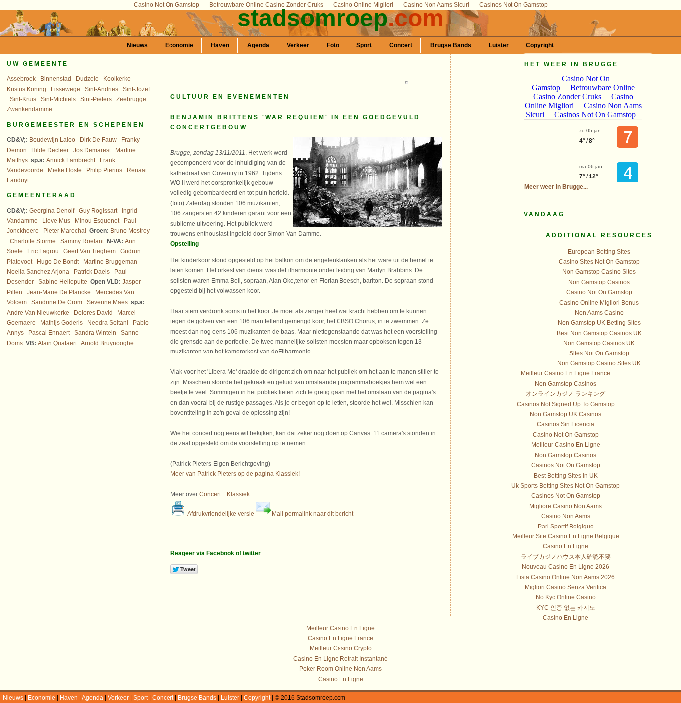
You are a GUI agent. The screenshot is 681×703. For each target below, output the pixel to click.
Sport (364, 45)
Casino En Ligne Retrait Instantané (340, 658)
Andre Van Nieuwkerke (38, 312)
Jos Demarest (92, 150)
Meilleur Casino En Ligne (565, 444)
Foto (333, 45)
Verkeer (298, 45)
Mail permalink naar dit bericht (312, 513)
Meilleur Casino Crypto (341, 648)
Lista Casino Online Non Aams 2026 (565, 577)
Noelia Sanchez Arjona (38, 271)
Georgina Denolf (51, 210)
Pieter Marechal (64, 230)
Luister (499, 45)
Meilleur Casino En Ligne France (565, 373)
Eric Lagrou (43, 251)
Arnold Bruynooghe (107, 343)
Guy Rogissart (98, 210)
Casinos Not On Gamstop (565, 465)
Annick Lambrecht (70, 160)
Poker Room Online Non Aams (340, 668)
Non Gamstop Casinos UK (599, 343)
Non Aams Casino (599, 312)
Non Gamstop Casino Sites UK (599, 363)
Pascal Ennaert (49, 332)
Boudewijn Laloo (52, 139)
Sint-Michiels (58, 99)
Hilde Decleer (50, 150)
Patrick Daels (92, 271)
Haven (220, 45)
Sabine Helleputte (62, 281)
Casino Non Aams (565, 516)
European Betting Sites (599, 251)
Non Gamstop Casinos (599, 282)
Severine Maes (107, 302)
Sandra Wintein (95, 332)
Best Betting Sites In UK (566, 475)
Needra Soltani (107, 322)
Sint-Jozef (136, 89)
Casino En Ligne (565, 546)
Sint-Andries (101, 89)
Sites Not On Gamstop (599, 353)
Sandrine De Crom (56, 302)
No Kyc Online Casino (566, 597)
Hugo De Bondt (58, 261)
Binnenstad (55, 78)
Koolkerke (117, 78)
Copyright (540, 45)
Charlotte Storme (33, 241)
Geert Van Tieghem (89, 251)
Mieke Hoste (65, 170)
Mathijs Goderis (61, 322)
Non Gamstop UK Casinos (565, 414)
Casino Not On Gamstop (599, 292)
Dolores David (93, 312)
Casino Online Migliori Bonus (599, 302)
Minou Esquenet (97, 220)
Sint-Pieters (96, 99)
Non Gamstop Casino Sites (599, 271)
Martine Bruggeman (110, 261)
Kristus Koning (26, 89)
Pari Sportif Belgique (566, 526)
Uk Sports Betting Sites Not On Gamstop (565, 485)
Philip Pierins (104, 170)
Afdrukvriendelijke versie (220, 513)
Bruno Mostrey (130, 230)
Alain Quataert (57, 343)
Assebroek (21, 78)
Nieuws (137, 45)
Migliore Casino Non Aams (565, 506)
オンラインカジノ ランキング (565, 393)
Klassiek (238, 494)
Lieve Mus (56, 220)
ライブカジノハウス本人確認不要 (566, 556)
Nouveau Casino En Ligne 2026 (565, 566)
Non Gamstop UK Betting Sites (599, 322)
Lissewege (65, 89)
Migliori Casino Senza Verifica (565, 587)
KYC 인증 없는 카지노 (565, 607)
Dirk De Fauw (98, 139)
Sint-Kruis (23, 99)
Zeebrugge (131, 99)
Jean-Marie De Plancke (59, 292)
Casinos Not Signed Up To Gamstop (566, 404)
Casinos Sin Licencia (565, 424)
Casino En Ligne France (340, 638)
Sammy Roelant (82, 241)
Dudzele (87, 78)
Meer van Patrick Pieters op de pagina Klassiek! (235, 473)
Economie (179, 45)
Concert (400, 45)
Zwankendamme (29, 109)
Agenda (258, 45)
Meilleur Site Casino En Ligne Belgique (565, 536)
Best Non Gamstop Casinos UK (599, 333)
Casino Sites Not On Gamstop (599, 261)
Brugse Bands (450, 45)
